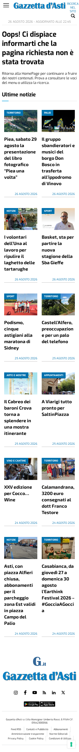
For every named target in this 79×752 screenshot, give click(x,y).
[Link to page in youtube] (34, 692)
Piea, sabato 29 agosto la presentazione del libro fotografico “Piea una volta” (20, 158)
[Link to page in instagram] (15, 692)
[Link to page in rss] (44, 692)
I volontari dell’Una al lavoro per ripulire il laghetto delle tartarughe (19, 252)
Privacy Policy (15, 738)
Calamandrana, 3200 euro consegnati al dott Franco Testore (58, 499)
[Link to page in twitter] (63, 692)
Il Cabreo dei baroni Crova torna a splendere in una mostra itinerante (18, 417)
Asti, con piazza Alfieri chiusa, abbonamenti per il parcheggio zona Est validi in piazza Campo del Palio (20, 594)
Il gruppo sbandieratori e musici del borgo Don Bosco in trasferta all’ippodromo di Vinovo (58, 161)
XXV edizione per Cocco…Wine (18, 493)
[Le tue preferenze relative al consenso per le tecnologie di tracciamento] (71, 744)
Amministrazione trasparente (28, 734)
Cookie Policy (36, 738)
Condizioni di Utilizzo (60, 738)
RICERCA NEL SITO (73, 4)
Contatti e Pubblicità (37, 729)
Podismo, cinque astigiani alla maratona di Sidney (18, 335)
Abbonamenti (61, 729)
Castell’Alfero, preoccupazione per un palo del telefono (58, 332)
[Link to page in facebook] (25, 692)
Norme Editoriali (58, 734)
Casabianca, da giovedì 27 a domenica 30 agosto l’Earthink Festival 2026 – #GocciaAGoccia (58, 588)
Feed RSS (16, 729)
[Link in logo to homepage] (39, 675)
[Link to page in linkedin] (53, 692)
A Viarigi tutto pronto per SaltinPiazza (57, 408)
